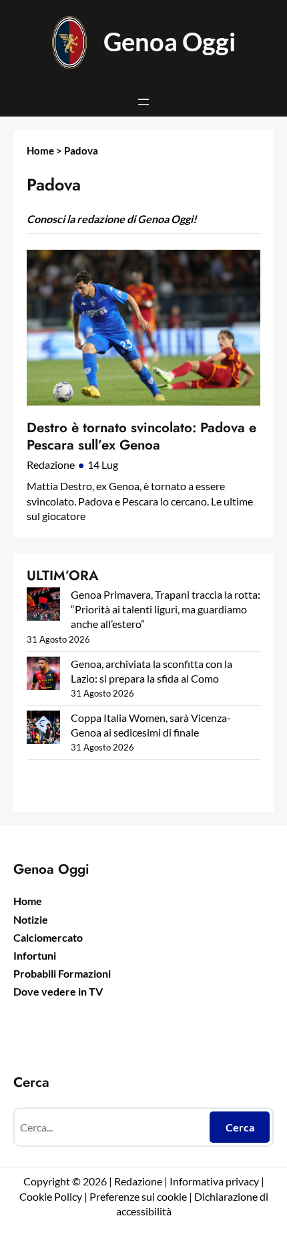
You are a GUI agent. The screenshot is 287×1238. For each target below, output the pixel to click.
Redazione (51, 464)
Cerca (240, 1127)
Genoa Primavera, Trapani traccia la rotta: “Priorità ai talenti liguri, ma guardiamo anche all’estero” (165, 609)
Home (40, 150)
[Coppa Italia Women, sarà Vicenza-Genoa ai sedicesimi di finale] (43, 729)
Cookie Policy (50, 1196)
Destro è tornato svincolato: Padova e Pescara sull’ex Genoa (141, 436)
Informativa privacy (213, 1181)
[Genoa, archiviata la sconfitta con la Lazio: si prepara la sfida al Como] (43, 675)
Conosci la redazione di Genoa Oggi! (112, 218)
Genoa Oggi (169, 42)
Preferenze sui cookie (138, 1196)
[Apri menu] (143, 102)
